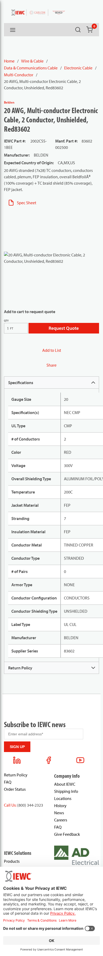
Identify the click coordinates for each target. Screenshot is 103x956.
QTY (6, 320)
